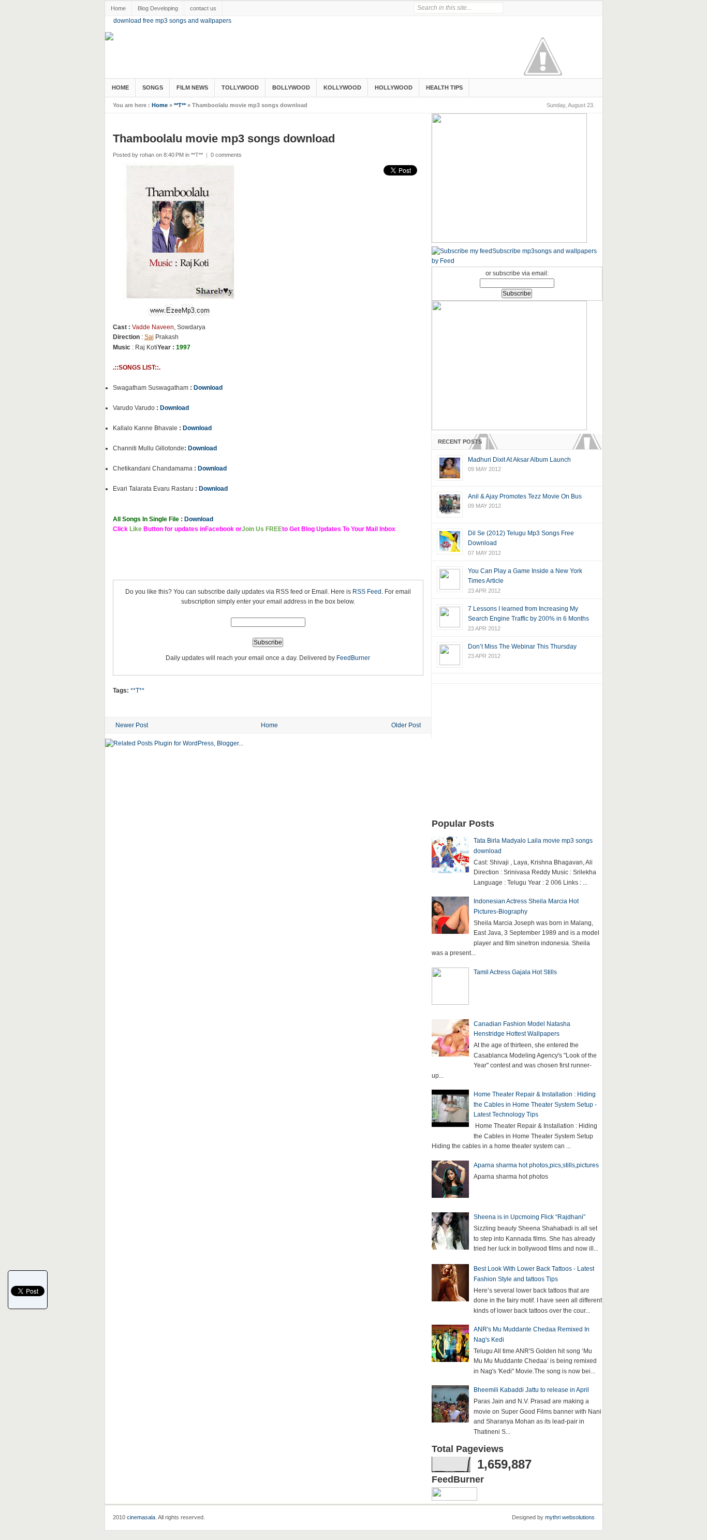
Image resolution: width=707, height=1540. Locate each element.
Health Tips (444, 87)
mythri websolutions (570, 1517)
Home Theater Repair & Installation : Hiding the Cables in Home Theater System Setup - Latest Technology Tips (535, 1104)
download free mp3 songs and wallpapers (172, 20)
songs (152, 87)
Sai (149, 337)
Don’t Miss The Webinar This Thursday (522, 646)
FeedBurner (353, 658)
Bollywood (291, 87)
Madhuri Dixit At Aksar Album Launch (519, 459)
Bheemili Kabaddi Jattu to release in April (531, 1390)
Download (208, 387)
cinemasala (141, 1517)
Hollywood (394, 87)
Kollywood (342, 87)
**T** (180, 105)
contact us (203, 8)
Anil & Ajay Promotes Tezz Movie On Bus (525, 496)
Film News (192, 87)
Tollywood (240, 87)
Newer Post (131, 725)
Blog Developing (158, 8)
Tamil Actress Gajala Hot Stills (515, 972)
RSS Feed (366, 591)
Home (118, 8)
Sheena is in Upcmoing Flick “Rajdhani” (529, 1217)
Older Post (406, 725)
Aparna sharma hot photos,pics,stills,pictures (536, 1165)
